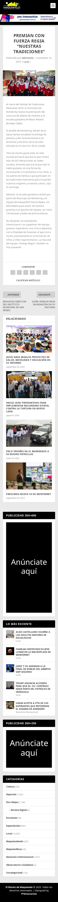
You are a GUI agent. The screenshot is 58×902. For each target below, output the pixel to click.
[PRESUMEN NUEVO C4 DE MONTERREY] (29, 476)
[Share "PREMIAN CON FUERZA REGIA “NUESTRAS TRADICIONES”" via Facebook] (13, 272)
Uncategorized (14, 872)
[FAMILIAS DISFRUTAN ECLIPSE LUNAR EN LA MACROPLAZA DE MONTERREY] (10, 651)
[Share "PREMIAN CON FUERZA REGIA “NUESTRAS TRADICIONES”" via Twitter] (19, 272)
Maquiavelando (14, 841)
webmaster (28, 57)
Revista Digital (19, 809)
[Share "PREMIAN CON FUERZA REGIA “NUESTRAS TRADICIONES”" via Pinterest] (26, 272)
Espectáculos (13, 825)
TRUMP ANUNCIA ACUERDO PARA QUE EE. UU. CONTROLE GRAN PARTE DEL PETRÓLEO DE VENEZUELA (33, 687)
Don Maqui (12, 802)
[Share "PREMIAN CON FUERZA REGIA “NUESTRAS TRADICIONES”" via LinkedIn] (32, 272)
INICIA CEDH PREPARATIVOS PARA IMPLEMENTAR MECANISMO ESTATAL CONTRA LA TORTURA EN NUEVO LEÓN (27, 407)
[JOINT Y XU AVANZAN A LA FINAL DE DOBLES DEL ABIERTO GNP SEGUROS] (10, 668)
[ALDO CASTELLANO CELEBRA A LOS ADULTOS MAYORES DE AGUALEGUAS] (10, 634)
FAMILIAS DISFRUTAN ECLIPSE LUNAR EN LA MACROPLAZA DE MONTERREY (33, 652)
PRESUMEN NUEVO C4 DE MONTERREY (28, 494)
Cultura (10, 786)
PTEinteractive (29, 893)
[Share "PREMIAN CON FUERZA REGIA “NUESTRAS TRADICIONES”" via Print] (45, 272)
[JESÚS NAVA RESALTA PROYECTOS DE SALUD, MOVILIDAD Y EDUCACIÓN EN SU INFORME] (29, 338)
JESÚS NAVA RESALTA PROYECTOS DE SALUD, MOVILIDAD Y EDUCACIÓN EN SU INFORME (28, 360)
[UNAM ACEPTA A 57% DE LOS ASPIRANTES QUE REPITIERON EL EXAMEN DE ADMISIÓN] (10, 705)
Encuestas (11, 817)
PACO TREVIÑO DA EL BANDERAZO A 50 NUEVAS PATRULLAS (27, 453)
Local (26, 61)
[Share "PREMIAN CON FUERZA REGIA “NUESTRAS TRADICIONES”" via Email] (38, 272)
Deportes (11, 794)
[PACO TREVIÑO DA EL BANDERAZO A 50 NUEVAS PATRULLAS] (29, 433)
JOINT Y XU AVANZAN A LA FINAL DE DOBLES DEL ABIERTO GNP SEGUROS (33, 669)
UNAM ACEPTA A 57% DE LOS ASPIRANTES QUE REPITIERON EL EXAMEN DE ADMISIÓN (32, 705)
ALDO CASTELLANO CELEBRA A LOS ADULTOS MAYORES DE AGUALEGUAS (33, 634)
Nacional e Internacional (27, 712)
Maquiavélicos (14, 849)
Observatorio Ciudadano (19, 864)
